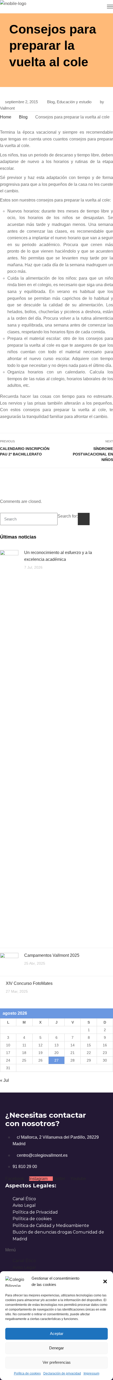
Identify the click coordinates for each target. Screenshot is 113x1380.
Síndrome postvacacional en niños (93, 454)
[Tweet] (98, 479)
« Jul (4, 1080)
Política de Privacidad (35, 1212)
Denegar (56, 1348)
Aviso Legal (24, 1205)
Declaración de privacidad (62, 1373)
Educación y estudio (74, 102)
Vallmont (7, 108)
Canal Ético (24, 1198)
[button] (105, 1281)
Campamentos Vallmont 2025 (51, 955)
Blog (51, 102)
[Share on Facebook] (92, 479)
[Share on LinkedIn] (109, 479)
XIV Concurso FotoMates (29, 983)
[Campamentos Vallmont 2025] (9, 961)
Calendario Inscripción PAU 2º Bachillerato (24, 451)
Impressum (91, 1373)
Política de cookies (27, 1373)
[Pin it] (103, 479)
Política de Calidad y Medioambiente (51, 1225)
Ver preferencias (57, 1362)
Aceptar (56, 1333)
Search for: (68, 516)
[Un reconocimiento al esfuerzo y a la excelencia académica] (9, 746)
